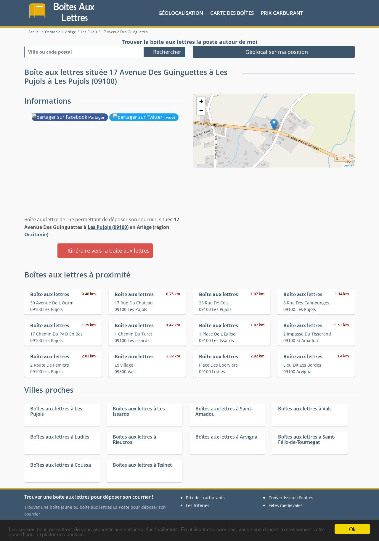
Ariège (144, 227)
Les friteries (197, 505)
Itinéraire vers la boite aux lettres (108, 250)
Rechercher (166, 51)
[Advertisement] (105, 167)
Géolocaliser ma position (276, 51)
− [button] (201, 110)
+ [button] (201, 101)
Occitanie (35, 234)
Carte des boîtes (232, 12)
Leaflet (348, 165)
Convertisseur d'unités (291, 497)
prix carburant (282, 12)
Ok (352, 529)
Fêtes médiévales (286, 505)
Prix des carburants (205, 497)
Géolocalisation (180, 12)
